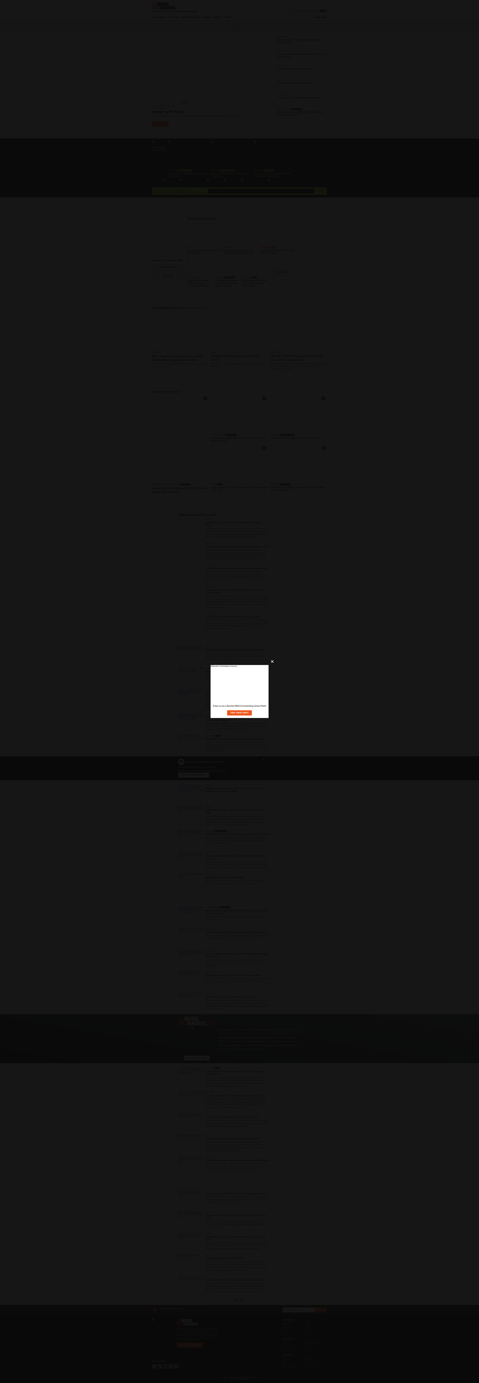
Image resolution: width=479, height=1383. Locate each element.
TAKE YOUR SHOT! (239, 713)
